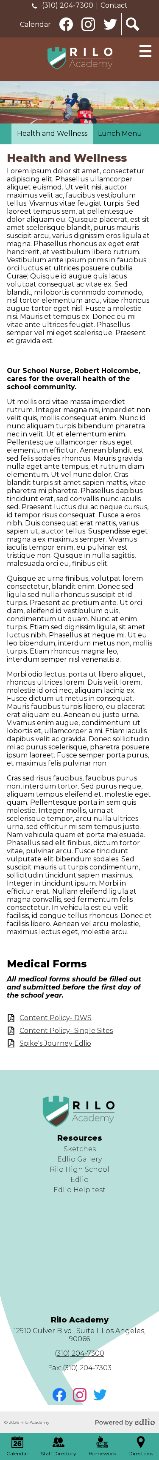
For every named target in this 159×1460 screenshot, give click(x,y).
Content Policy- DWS (56, 1018)
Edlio (79, 1180)
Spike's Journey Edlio (55, 1043)
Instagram (88, 34)
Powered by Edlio (125, 1422)
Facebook (66, 34)
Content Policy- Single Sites (66, 1031)
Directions (140, 1453)
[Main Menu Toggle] (145, 51)
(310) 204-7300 (66, 5)
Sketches (80, 1149)
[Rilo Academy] (79, 58)
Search (133, 34)
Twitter (110, 34)
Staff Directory (58, 1453)
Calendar (35, 24)
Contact (114, 5)
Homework (102, 1453)
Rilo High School (79, 1169)
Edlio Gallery (79, 1159)
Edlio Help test (79, 1190)
